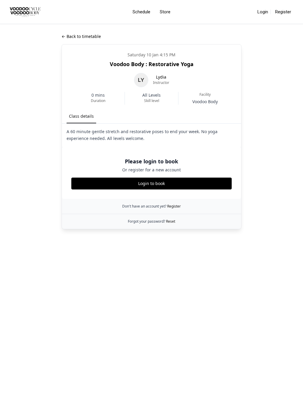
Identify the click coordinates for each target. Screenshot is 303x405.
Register (283, 12)
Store (165, 12)
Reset (170, 221)
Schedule (141, 12)
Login (262, 12)
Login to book (151, 183)
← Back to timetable (81, 36)
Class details (81, 116)
